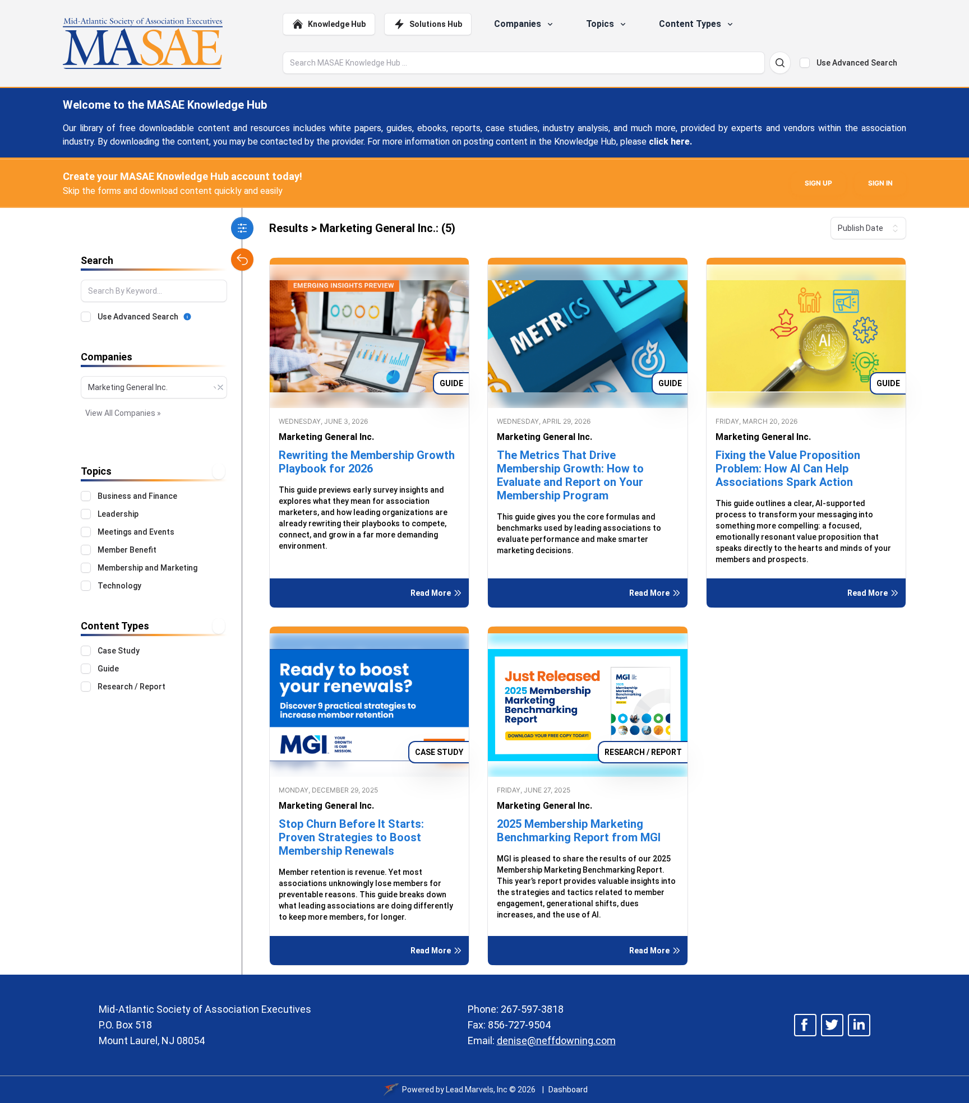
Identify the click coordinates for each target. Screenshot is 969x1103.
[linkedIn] (859, 1025)
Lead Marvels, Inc (476, 1089)
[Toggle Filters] (242, 228)
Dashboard (568, 1089)
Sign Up (818, 183)
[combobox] (154, 387)
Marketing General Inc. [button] (326, 437)
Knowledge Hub (337, 24)
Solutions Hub (435, 24)
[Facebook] (805, 1025)
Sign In (880, 183)
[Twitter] (832, 1025)
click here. (670, 141)
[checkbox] (805, 63)
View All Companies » (123, 413)
